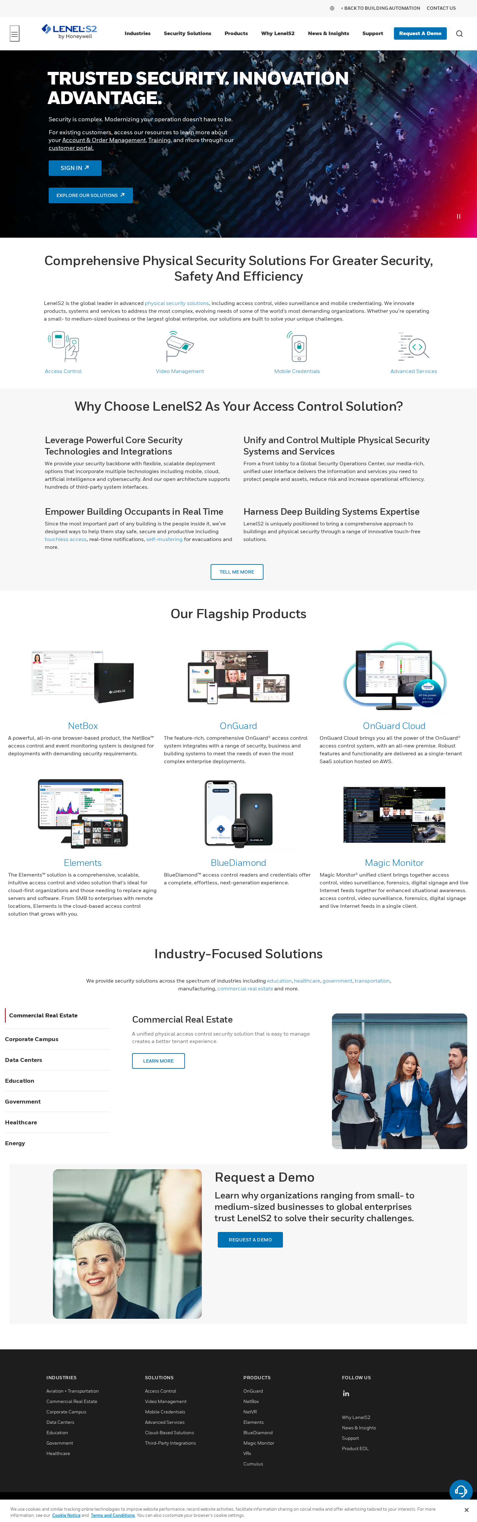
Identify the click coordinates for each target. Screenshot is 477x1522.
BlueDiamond (238, 862)
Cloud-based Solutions (169, 1432)
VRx (247, 1453)
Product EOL (355, 1448)
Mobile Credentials (297, 371)
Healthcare (21, 1122)
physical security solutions (177, 303)
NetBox (83, 725)
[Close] (466, 1510)
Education (19, 1080)
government (337, 980)
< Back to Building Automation (380, 8)
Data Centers (23, 1059)
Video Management (180, 371)
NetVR (250, 1411)
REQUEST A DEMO (250, 1239)
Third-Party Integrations (170, 1443)
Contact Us (441, 8)
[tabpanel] (238, 144)
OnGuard (238, 725)
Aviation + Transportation (72, 1391)
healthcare (307, 980)
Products (236, 33)
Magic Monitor (394, 862)
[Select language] (332, 8)
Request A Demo (420, 33)
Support (372, 33)
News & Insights (328, 33)
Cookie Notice (66, 1515)
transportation (372, 980)
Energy (15, 1143)
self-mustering (164, 539)
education (279, 980)
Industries (138, 33)
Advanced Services (414, 371)
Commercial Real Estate (43, 1015)
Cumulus (253, 1463)
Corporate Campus (31, 1039)
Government (23, 1101)
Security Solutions (187, 33)
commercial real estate (245, 988)
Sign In (71, 168)
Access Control (63, 371)
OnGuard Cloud (394, 725)
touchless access (66, 539)
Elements (83, 862)
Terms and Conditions (113, 1515)
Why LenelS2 (278, 33)
